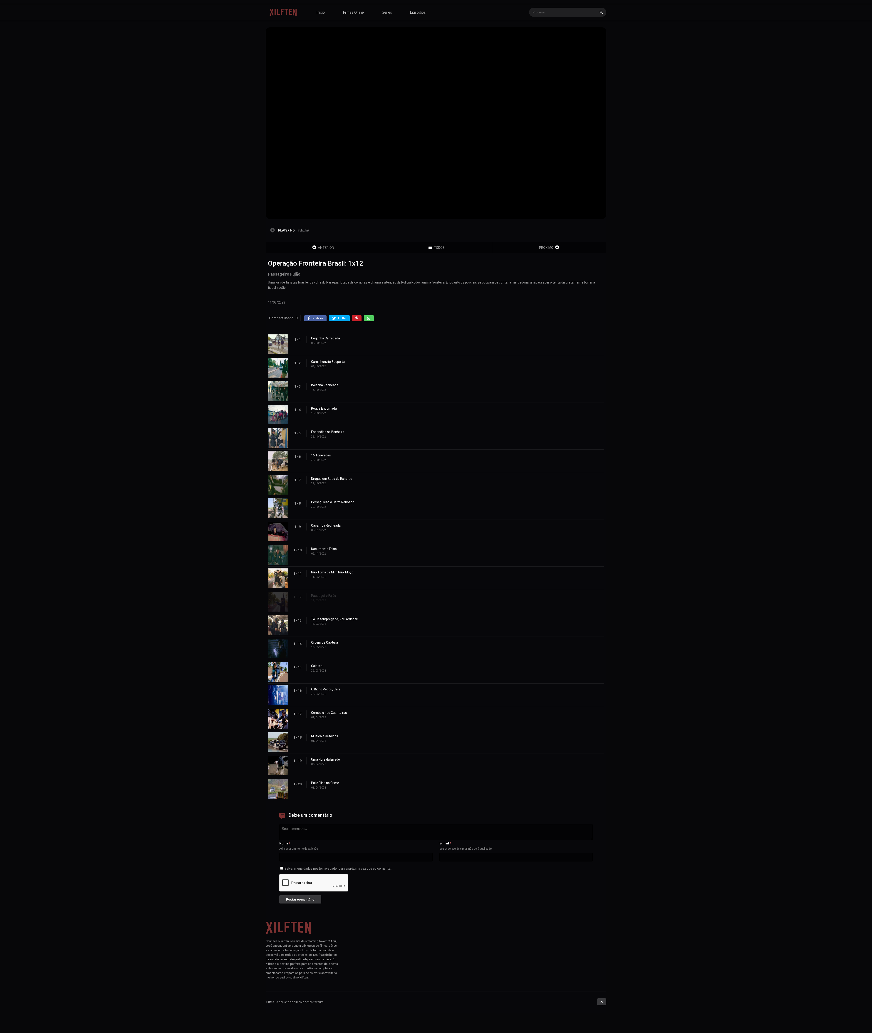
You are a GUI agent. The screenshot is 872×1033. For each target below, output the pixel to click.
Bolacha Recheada (324, 385)
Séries (387, 12)
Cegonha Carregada (325, 338)
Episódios (418, 12)
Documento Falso (324, 549)
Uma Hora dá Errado (325, 759)
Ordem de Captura (324, 642)
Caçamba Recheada (326, 525)
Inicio (320, 12)
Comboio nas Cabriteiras (329, 712)
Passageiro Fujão (323, 595)
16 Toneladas (321, 455)
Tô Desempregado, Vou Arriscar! (334, 619)
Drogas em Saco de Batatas (331, 478)
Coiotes (316, 666)
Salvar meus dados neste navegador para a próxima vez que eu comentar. (338, 868)
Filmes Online (353, 12)
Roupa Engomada (324, 408)
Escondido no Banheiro (327, 432)
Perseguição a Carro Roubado (332, 502)
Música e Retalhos (324, 736)
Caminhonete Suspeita (328, 361)
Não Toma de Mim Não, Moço (332, 572)
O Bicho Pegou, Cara (325, 689)
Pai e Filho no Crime (325, 783)
